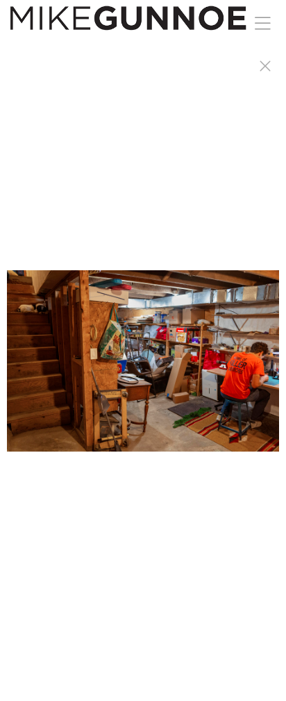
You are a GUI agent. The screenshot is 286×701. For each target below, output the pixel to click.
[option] (143, 368)
